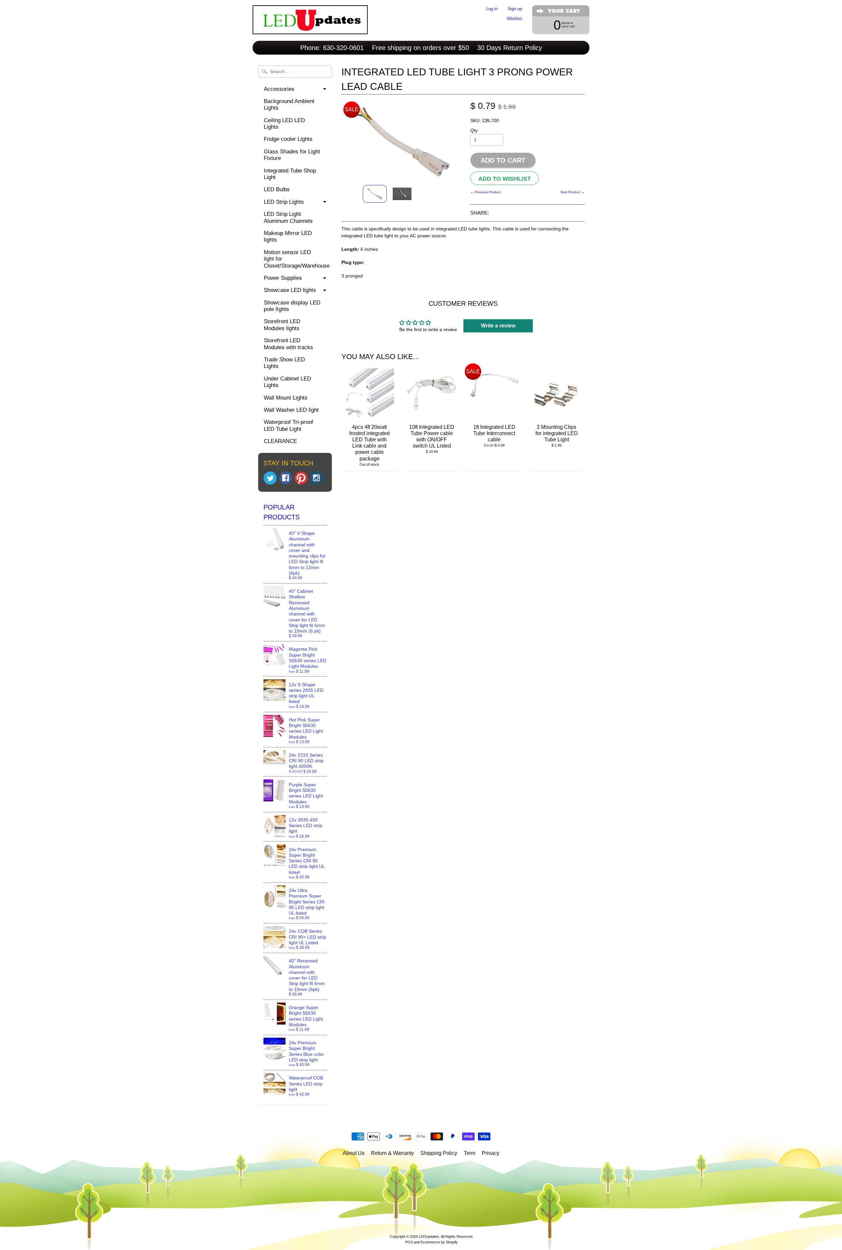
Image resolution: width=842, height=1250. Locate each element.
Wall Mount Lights (286, 398)
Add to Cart (503, 160)
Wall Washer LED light (291, 410)
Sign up (515, 9)
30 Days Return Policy (509, 47)
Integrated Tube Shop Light (290, 174)
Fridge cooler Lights (288, 139)
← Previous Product (485, 192)
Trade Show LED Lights (284, 362)
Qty (474, 130)
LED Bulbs (277, 189)
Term (469, 1153)
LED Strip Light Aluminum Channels (288, 217)
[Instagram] (316, 477)
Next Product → (572, 192)
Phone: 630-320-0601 (332, 47)
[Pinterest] (301, 477)
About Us (353, 1153)
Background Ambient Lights (289, 104)
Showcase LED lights (290, 290)
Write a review (498, 325)
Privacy (490, 1153)
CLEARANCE (280, 441)
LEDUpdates (429, 1236)
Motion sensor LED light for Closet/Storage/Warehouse (297, 259)
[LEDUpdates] (310, 25)
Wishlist (514, 19)
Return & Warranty (392, 1153)
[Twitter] (270, 478)
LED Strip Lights (284, 202)
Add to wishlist (504, 178)
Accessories (279, 89)
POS (409, 1242)
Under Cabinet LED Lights (287, 382)
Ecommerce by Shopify (439, 1242)
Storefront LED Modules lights (282, 324)
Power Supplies (283, 278)
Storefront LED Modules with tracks (288, 343)
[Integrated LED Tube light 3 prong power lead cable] (375, 194)
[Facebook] (285, 477)
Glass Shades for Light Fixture (292, 154)
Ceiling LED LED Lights (284, 123)
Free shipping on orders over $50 (420, 47)
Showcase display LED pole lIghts (292, 305)
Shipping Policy (438, 1153)
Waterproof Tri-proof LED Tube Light (288, 425)
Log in (492, 9)
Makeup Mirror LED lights (288, 236)
